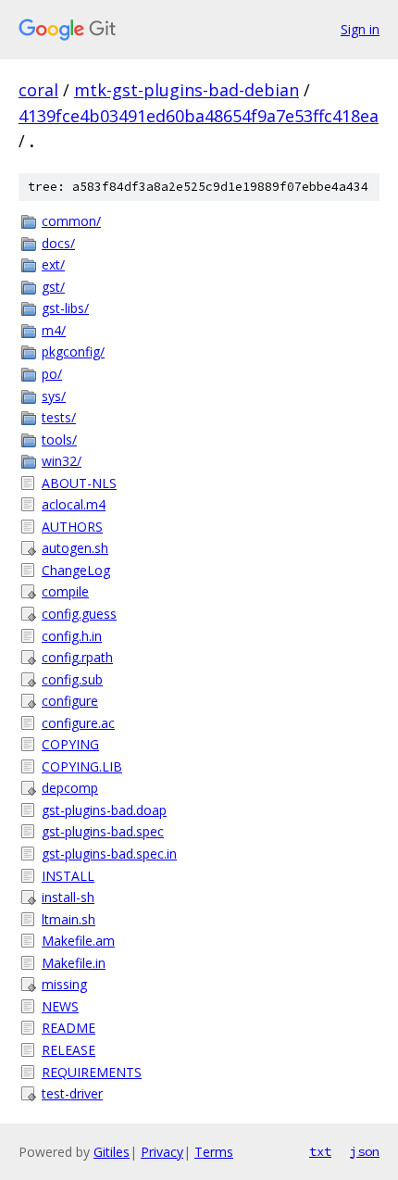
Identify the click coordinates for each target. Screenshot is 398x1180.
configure (70, 700)
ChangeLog (76, 570)
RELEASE (68, 1050)
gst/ (53, 286)
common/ (71, 221)
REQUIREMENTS (92, 1072)
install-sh (68, 897)
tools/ (59, 439)
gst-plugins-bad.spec (103, 831)
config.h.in (72, 636)
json (364, 1151)
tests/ (59, 417)
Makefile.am (78, 940)
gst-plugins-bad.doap (104, 810)
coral (38, 90)
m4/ (54, 330)
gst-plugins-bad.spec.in (109, 853)
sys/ (54, 396)
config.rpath (77, 657)
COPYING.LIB (82, 766)
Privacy (162, 1152)
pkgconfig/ (73, 351)
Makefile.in (74, 963)
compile (65, 591)
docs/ (58, 243)
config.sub (72, 679)
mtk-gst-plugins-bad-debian (186, 90)
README (68, 1027)
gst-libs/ (65, 308)
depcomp (70, 788)
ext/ (53, 264)
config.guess (79, 613)
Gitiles (111, 1152)
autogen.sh (75, 548)
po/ (52, 374)
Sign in (360, 29)
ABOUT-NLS (79, 483)
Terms (213, 1152)
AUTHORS (72, 526)
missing (64, 984)
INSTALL (68, 876)
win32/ (61, 461)
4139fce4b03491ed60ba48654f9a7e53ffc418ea (199, 116)
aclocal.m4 (74, 504)
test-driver (72, 1093)
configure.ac (78, 723)
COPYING (70, 744)
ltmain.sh (68, 919)
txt (320, 1151)
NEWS (60, 1006)
